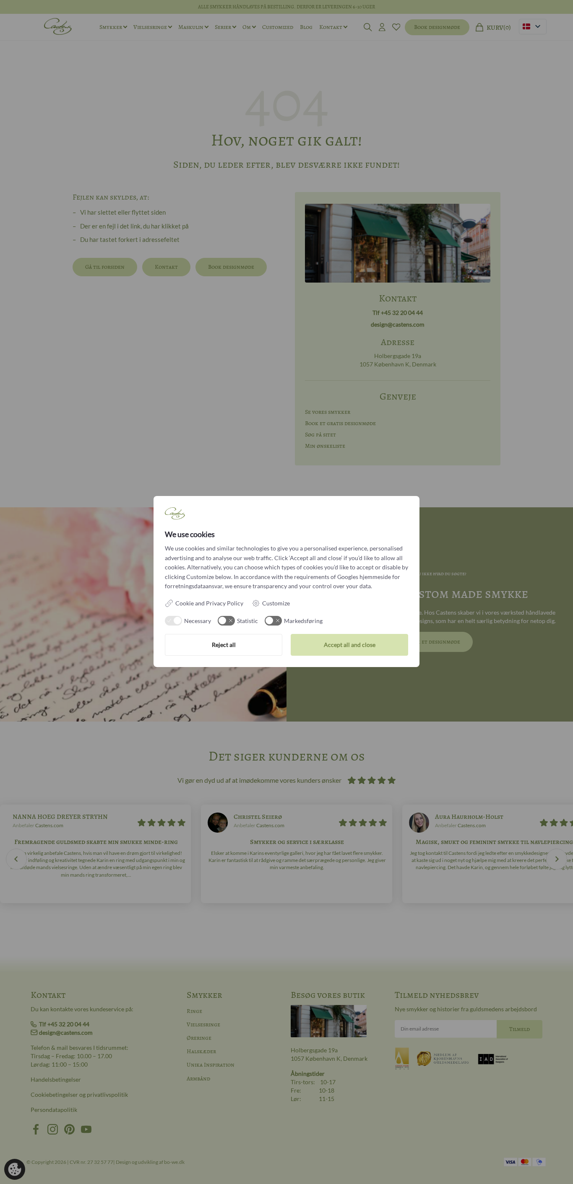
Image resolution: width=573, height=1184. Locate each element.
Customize (276, 603)
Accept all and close (349, 644)
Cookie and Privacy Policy (209, 603)
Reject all (224, 644)
